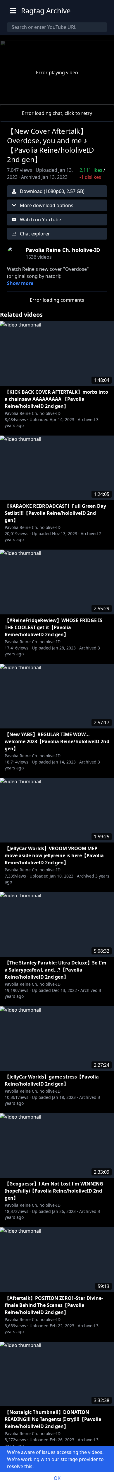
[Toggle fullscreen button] (100, 99)
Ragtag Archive (46, 10)
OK (57, 1478)
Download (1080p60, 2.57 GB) (52, 191)
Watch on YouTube (40, 219)
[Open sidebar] (13, 11)
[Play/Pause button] (14, 99)
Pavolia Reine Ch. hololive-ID (33, 413)
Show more (20, 283)
